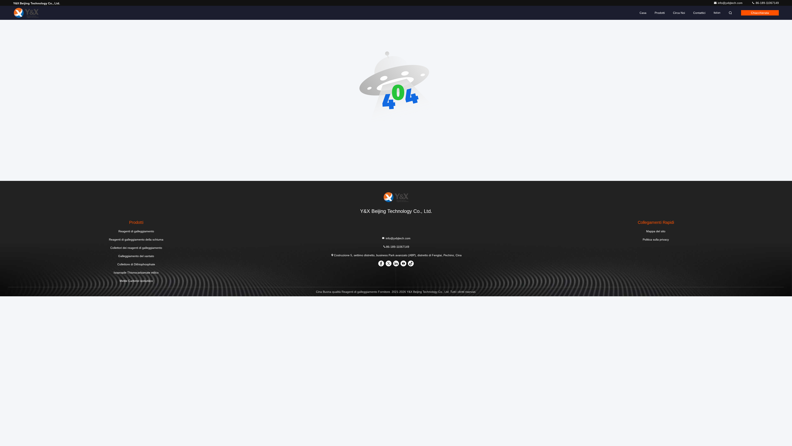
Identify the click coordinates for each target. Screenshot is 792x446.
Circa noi (679, 12)
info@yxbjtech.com (730, 3)
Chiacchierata (760, 12)
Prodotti (660, 12)
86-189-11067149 (767, 3)
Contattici (699, 12)
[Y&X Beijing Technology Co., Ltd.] (26, 13)
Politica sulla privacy (656, 239)
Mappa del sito (655, 231)
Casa (643, 12)
